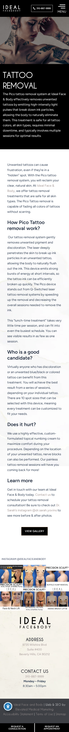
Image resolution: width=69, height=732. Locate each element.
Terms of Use (44, 714)
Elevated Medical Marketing (34, 709)
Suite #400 (34, 649)
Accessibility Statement (18, 714)
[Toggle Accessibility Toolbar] (8, 706)
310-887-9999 (34, 676)
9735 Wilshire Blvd (34, 644)
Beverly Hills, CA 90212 (34, 654)
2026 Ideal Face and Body (24, 704)
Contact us (43, 495)
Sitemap (61, 714)
